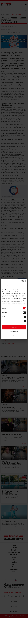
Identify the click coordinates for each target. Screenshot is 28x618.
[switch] (24, 312)
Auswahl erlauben (14, 331)
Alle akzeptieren (14, 327)
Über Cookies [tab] (23, 284)
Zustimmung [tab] (5, 284)
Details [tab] (14, 284)
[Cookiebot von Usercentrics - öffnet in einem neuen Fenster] (20, 281)
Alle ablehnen (14, 335)
